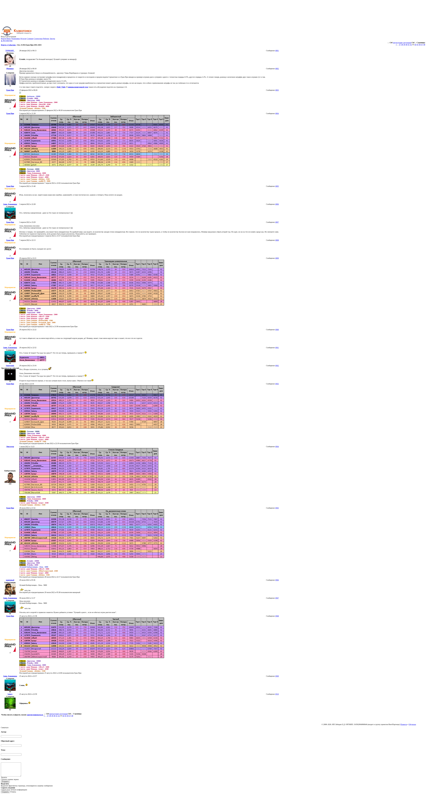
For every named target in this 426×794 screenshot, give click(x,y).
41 (409, 45)
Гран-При (10, 90)
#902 (277, 366)
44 (415, 45)
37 (400, 45)
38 (402, 45)
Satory (10, 694)
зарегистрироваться (35, 715)
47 (422, 45)
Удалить (4, 777)
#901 (277, 348)
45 (417, 45)
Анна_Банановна (10, 204)
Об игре (23, 39)
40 (406, 45)
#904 (277, 446)
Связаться (4, 727)
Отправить (5, 781)
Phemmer (10, 69)
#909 (277, 676)
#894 (277, 113)
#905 (277, 508)
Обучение (412, 724)
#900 (277, 330)
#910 (277, 694)
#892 (277, 69)
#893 (277, 90)
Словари (30, 39)
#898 (277, 240)
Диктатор (10, 446)
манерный (10, 580)
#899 (277, 258)
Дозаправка (15, 39)
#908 (277, 616)
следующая (407, 43)
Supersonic (10, 366)
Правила (403, 724)
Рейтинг (46, 39)
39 (404, 45)
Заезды (52, 39)
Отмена (13, 792)
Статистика (38, 39)
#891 (277, 51)
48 (424, 45)
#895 (277, 186)
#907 (277, 598)
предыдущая (397, 43)
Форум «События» (8, 45)
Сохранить (5, 792)
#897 (277, 222)
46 (420, 45)
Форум (3, 39)
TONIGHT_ (10, 51)
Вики (9, 39)
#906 (277, 580)
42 (411, 45)
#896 (277, 204)
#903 (277, 384)
